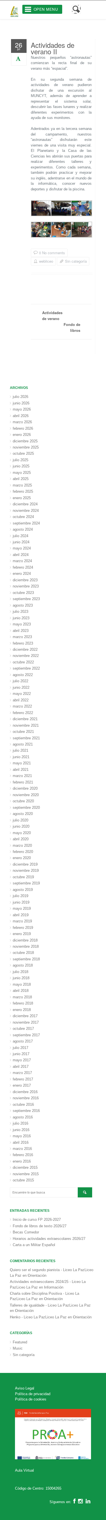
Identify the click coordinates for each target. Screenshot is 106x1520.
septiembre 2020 (26, 807)
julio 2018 (20, 972)
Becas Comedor (26, 1232)
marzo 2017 (22, 1073)
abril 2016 (21, 1142)
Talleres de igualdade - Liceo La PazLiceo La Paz (50, 1305)
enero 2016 (22, 1161)
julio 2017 (20, 1048)
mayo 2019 (22, 908)
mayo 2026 (22, 409)
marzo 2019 (22, 921)
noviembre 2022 (26, 656)
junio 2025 (21, 466)
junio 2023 (21, 618)
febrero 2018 (23, 1003)
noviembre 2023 (26, 586)
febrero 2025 (23, 491)
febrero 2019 (23, 927)
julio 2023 (20, 611)
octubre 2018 (23, 953)
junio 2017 (21, 1054)
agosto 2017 (23, 1041)
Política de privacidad (32, 1394)
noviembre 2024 (26, 510)
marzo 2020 (22, 845)
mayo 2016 (22, 1136)
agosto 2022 (23, 675)
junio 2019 (21, 902)
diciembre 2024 (25, 504)
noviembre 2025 (26, 447)
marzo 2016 (22, 1149)
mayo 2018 (22, 984)
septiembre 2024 (26, 523)
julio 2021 (20, 750)
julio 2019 (20, 896)
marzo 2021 (22, 776)
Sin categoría (76, 261)
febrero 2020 (23, 852)
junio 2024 (21, 542)
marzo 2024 (22, 561)
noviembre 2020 (26, 795)
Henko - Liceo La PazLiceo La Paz (38, 1317)
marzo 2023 (22, 637)
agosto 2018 (23, 965)
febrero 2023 (23, 643)
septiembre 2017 (26, 1035)
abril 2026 (21, 416)
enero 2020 (22, 858)
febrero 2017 (23, 1079)
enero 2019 (22, 934)
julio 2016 (20, 1123)
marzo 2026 (22, 422)
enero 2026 (22, 435)
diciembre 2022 (25, 649)
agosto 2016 (23, 1117)
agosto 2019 (23, 890)
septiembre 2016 (26, 1111)
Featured (20, 1342)
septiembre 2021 (26, 738)
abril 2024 (21, 555)
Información (53, 1287)
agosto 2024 (23, 529)
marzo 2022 (22, 706)
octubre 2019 (23, 877)
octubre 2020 (23, 801)
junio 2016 (21, 1130)
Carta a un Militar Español (34, 1245)
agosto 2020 (23, 814)
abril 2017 (21, 1066)
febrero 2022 (23, 713)
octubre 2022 (23, 662)
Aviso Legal (24, 1388)
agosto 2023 (23, 605)
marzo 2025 (22, 485)
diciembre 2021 (25, 719)
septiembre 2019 (26, 883)
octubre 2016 (23, 1104)
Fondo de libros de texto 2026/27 (39, 1226)
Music (18, 1348)
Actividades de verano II (52, 48)
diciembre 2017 (25, 1016)
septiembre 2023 (26, 599)
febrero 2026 (23, 428)
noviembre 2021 (26, 725)
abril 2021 (21, 769)
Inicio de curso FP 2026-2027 (37, 1219)
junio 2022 (21, 687)
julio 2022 (20, 681)
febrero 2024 (23, 567)
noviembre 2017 (26, 1022)
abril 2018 (21, 990)
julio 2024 (20, 536)
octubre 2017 (23, 1028)
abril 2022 (21, 700)
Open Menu (46, 9)
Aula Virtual (24, 1470)
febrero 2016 (23, 1155)
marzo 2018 (22, 997)
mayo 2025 (22, 472)
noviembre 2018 (26, 946)
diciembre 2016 (25, 1092)
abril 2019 (21, 915)
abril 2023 (21, 631)
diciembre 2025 (25, 441)
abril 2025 (21, 479)
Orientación (37, 1275)
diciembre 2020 (25, 788)
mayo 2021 (22, 763)
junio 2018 (21, 978)
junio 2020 (21, 826)
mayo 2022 (22, 694)
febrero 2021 (23, 782)
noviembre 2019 (26, 870)
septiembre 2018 (26, 959)
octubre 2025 (23, 453)
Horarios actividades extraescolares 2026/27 (49, 1239)
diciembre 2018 (25, 940)
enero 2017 (22, 1085)
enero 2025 (22, 498)
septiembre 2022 (26, 668)
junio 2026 (21, 403)
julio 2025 (20, 460)
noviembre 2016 (26, 1098)
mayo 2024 (22, 548)
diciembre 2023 (25, 580)
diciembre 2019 (25, 864)
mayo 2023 (22, 624)
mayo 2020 (22, 833)
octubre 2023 (23, 593)
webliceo (46, 261)
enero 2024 (22, 573)
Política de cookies (30, 1399)
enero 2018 (22, 1010)
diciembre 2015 (25, 1167)
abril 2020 (21, 839)
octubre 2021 (23, 731)
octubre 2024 (23, 517)
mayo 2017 (22, 1060)
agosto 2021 (23, 744)
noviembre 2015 (26, 1174)
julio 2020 (20, 820)
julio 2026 (20, 397)
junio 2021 (21, 757)
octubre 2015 (23, 1180)
